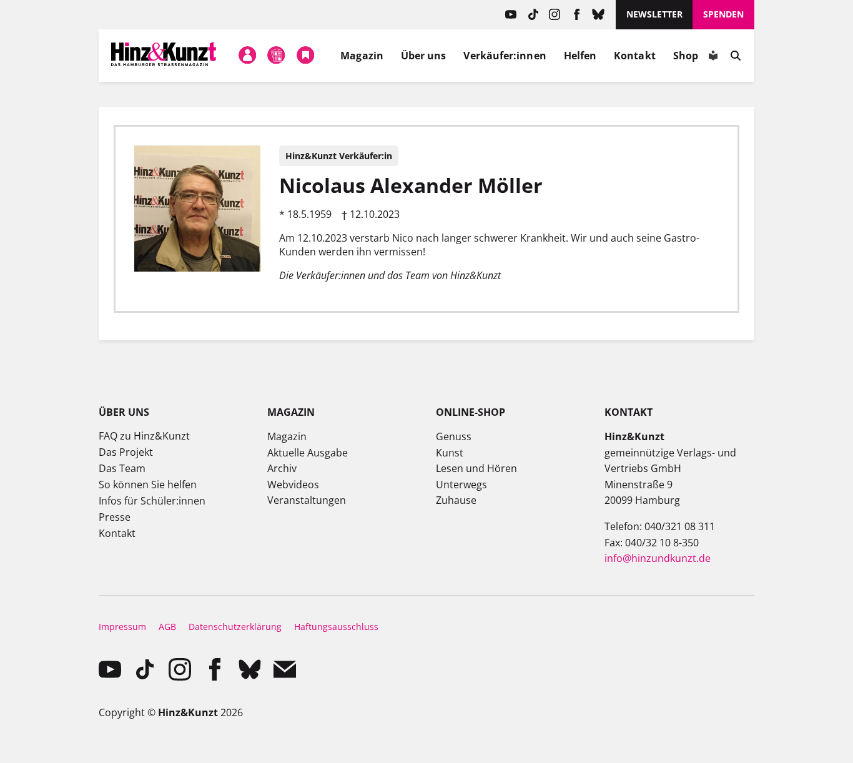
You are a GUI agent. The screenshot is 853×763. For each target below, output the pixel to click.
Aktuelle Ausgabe (307, 453)
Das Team (122, 468)
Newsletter (654, 14)
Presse (115, 517)
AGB (167, 627)
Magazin (361, 55)
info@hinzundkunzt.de (657, 558)
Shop (685, 55)
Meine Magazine (276, 55)
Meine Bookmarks (305, 55)
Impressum (122, 627)
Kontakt (635, 55)
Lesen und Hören (476, 468)
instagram (555, 14)
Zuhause (456, 500)
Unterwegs (461, 484)
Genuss (453, 436)
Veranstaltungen (306, 500)
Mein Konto (247, 55)
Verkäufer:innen (504, 55)
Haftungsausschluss (336, 627)
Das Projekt (126, 452)
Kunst (449, 453)
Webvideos (293, 484)
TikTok (533, 14)
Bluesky (598, 14)
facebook (577, 14)
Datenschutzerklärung (235, 627)
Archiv (282, 468)
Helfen (580, 55)
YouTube (511, 14)
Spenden (723, 14)
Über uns (423, 55)
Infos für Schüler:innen (152, 501)
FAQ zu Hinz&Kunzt (144, 436)
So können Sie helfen (148, 484)
